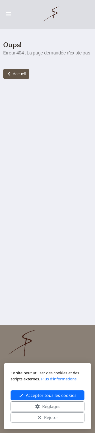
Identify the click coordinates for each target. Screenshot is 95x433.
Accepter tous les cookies (51, 395)
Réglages (51, 406)
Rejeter (51, 417)
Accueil (19, 74)
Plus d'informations (59, 378)
